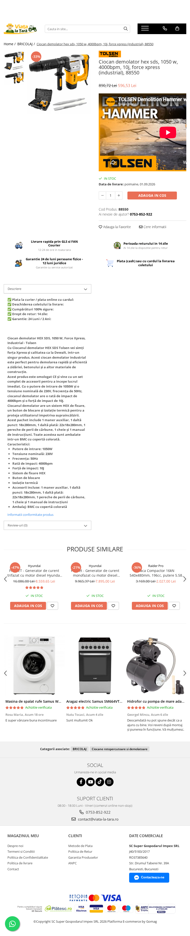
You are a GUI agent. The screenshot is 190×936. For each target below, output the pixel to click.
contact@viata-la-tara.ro (98, 819)
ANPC (72, 863)
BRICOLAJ (80, 749)
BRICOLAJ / (26, 44)
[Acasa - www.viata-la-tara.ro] (20, 28)
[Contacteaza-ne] (164, 28)
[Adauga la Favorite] (52, 606)
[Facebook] (81, 782)
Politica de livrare (19, 863)
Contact (13, 869)
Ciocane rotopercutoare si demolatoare (119, 749)
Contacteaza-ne (152, 877)
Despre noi (15, 846)
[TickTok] (99, 782)
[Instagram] (109, 782)
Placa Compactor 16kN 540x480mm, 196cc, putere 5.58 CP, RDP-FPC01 (156, 573)
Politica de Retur (80, 851)
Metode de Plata (80, 846)
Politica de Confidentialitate (27, 857)
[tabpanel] (59, 82)
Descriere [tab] (14, 288)
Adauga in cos (152, 195)
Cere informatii (154, 226)
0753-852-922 (98, 812)
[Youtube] (90, 782)
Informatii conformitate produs (30, 514)
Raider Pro (156, 566)
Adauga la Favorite (116, 226)
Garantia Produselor (83, 857)
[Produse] (145, 29)
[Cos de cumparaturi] (177, 28)
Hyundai (34, 566)
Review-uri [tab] (17, 525)
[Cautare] (125, 29)
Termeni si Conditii (21, 851)
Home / (10, 44)
